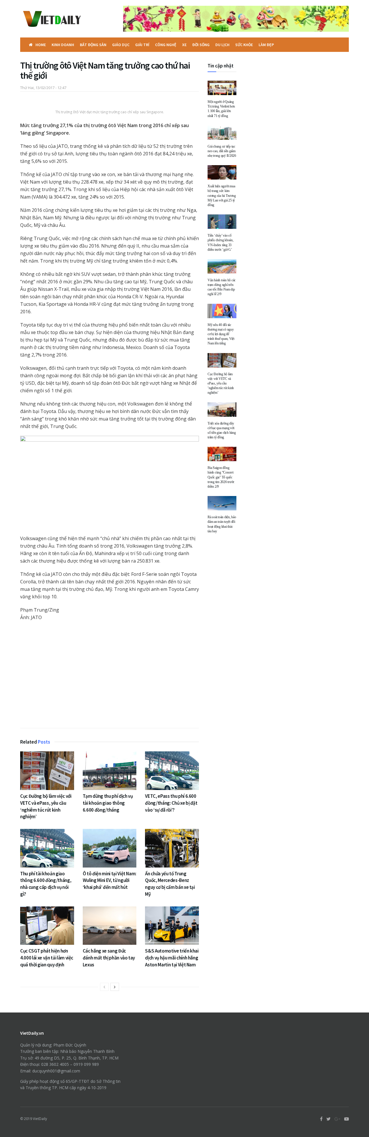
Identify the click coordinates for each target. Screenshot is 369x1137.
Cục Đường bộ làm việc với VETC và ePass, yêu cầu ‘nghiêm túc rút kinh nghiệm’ (45, 806)
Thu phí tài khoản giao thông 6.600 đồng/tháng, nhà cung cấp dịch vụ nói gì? (45, 883)
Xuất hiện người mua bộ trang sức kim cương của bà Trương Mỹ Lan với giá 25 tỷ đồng (222, 195)
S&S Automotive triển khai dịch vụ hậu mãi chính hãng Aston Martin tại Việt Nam (172, 958)
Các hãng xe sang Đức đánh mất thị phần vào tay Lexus (109, 958)
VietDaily (40, 1118)
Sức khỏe (244, 44)
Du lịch (222, 44)
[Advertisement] (109, 676)
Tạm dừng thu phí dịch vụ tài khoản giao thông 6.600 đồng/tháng (108, 803)
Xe (184, 44)
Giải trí (142, 44)
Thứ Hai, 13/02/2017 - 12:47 (43, 87)
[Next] (114, 987)
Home (40, 44)
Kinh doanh (63, 44)
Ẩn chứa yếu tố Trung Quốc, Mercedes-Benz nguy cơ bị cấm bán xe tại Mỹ (170, 883)
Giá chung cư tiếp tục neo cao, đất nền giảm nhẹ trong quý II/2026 (222, 151)
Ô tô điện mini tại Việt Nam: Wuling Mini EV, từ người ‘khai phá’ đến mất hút (109, 880)
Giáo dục (120, 44)
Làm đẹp (266, 44)
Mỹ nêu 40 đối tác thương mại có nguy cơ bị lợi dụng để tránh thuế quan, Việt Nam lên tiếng (221, 334)
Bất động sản (93, 44)
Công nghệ (165, 44)
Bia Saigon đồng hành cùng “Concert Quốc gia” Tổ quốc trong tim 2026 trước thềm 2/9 (221, 477)
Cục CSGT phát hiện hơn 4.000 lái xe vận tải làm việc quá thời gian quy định (46, 958)
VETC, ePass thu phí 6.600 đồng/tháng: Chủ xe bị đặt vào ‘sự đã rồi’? (171, 803)
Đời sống (201, 44)
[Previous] (104, 987)
